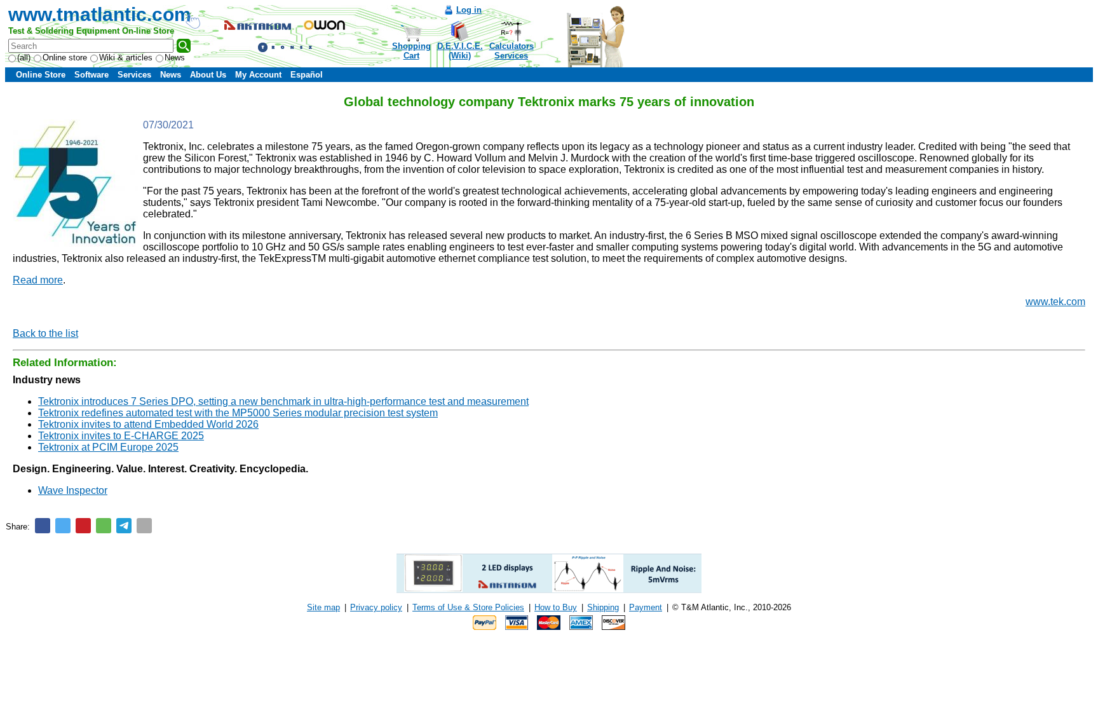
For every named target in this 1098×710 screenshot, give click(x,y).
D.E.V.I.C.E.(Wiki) (460, 50)
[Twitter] (63, 525)
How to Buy (555, 607)
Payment (645, 607)
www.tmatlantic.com (99, 14)
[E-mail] (144, 525)
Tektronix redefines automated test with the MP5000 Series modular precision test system (238, 412)
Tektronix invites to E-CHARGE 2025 (121, 435)
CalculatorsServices (511, 50)
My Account (258, 74)
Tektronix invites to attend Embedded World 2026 (148, 424)
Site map (323, 607)
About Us (208, 74)
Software (91, 74)
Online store (65, 57)
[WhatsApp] (103, 525)
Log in (469, 10)
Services (134, 74)
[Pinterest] (83, 525)
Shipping (603, 607)
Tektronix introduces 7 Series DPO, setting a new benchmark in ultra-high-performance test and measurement (283, 401)
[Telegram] (124, 525)
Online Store (40, 74)
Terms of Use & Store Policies (468, 607)
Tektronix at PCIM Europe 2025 (108, 447)
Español (306, 74)
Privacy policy (376, 607)
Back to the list (45, 333)
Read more (38, 280)
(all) (23, 57)
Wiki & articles (125, 57)
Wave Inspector (72, 490)
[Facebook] (42, 525)
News (175, 57)
